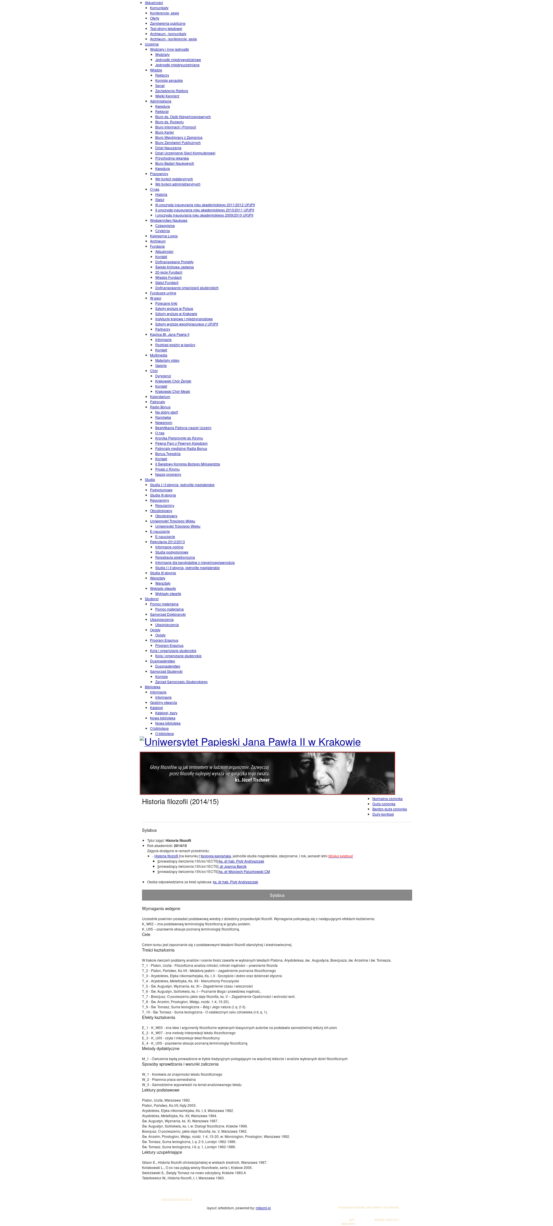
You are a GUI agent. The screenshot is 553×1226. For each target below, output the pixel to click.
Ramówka (163, 417)
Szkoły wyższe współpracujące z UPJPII (186, 323)
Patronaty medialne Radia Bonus (181, 448)
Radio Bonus (160, 406)
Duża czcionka (383, 803)
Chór (154, 370)
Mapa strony (152, 1191)
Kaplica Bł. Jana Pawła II (169, 334)
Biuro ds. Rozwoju (169, 121)
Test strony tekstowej (166, 28)
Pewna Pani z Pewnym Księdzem (181, 443)
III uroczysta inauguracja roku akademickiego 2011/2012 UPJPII (205, 204)
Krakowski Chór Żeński (173, 380)
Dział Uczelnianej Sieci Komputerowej (185, 152)
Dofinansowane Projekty (174, 261)
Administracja (160, 100)
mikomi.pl (263, 1207)
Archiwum (158, 240)
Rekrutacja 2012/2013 (167, 541)
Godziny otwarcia (163, 702)
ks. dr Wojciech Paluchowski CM (244, 871)
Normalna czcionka (387, 798)
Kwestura (162, 106)
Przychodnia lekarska (172, 158)
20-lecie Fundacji (168, 272)
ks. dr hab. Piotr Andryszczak (241, 861)
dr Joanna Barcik (233, 866)
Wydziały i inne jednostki (169, 49)
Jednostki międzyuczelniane (177, 64)
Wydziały (162, 54)
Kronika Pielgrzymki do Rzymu (179, 437)
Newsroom (163, 422)
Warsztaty (157, 577)
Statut (159, 199)
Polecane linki (166, 303)
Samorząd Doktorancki (168, 614)
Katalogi (156, 707)
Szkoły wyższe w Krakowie (176, 313)
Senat (159, 85)
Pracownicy (159, 173)
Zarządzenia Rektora (171, 90)
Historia (161, 194)
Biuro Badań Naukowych (174, 163)
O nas (154, 189)
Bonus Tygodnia (168, 453)
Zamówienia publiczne (167, 23)
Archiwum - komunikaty (168, 33)
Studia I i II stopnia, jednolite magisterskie (182, 484)
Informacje (163, 339)
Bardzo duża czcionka (389, 808)
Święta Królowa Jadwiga (174, 266)
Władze (156, 69)
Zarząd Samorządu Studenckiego (181, 681)
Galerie (161, 365)
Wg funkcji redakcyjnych (174, 178)
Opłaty (155, 629)
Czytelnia (162, 230)
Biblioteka (152, 686)
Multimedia (158, 355)
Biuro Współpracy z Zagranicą (178, 137)
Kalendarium (160, 396)
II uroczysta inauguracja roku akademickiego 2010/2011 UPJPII (204, 209)
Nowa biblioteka (162, 717)
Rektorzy (162, 75)
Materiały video (167, 360)
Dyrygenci (163, 375)
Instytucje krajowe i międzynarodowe (184, 318)
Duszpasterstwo (162, 660)
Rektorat (161, 111)
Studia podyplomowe (171, 551)
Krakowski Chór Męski (172, 391)
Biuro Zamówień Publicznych (178, 142)
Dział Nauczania (168, 147)
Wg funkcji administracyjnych (177, 183)
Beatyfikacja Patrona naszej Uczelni (183, 427)
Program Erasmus (164, 640)
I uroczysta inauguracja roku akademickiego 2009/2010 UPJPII (204, 215)
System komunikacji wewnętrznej (165, 1187)
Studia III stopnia (163, 494)
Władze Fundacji (168, 277)
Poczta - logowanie (156, 1182)
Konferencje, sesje (164, 12)
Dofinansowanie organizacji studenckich (187, 287)
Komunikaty (159, 7)
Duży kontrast (383, 814)
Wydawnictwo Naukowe (169, 220)
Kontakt (161, 256)
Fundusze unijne (163, 292)
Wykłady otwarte (163, 588)
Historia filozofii (166, 855)
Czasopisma (165, 225)
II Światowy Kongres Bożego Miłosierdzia (187, 463)
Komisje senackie (169, 80)
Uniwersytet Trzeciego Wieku (172, 520)
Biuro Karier (164, 132)
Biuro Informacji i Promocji (175, 126)
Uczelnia (152, 43)
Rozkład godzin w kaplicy (175, 344)
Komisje (161, 676)
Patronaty (157, 401)
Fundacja (157, 246)
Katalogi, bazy (166, 712)
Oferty (154, 18)
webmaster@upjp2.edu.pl (177, 1199)
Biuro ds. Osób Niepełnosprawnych (183, 116)
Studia (150, 479)
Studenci (152, 598)
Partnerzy (162, 329)
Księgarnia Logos (164, 235)
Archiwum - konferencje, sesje (173, 38)
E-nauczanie (160, 531)
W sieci (155, 297)
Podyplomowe (161, 489)
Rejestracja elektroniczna (175, 557)
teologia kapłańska (216, 855)
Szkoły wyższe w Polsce (174, 308)
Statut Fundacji (167, 282)
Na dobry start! (166, 412)
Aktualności (154, 2)
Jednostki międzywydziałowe (178, 59)
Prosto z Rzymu (167, 469)
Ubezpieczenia (162, 619)
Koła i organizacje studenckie (173, 650)
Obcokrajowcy (161, 510)
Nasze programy (168, 474)
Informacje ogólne (169, 546)
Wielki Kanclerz (167, 95)
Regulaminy (159, 500)
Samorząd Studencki (166, 671)
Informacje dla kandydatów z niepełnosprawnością (195, 562)
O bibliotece (159, 728)
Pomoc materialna (164, 603)
